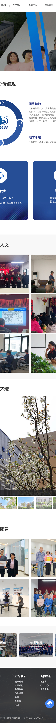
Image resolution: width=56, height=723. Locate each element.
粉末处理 (19, 681)
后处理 (18, 701)
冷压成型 (19, 685)
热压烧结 (19, 689)
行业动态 (44, 685)
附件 (17, 705)
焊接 (17, 697)
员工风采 (44, 689)
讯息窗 (43, 681)
